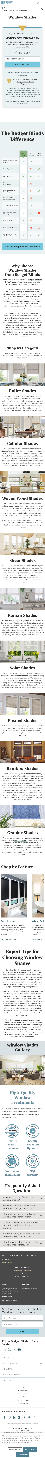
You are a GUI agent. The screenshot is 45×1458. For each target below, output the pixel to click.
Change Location (7, 1262)
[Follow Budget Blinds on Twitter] (24, 1417)
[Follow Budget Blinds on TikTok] (34, 1417)
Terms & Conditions (22, 1394)
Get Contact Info (21, 10)
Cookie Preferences (22, 1403)
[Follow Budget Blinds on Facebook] (14, 1349)
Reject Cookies (30, 1450)
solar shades (22, 676)
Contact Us (8, 1358)
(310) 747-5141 (42, 9)
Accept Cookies (22, 1455)
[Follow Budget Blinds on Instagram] (9, 1417)
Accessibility (22, 1397)
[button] (8, 10)
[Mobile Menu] (43, 3)
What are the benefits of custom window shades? (19, 1198)
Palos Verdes (8, 8)
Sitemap (22, 1387)
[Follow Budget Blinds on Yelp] (4, 1349)
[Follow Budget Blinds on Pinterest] (29, 1417)
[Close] (42, 1436)
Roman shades (8, 621)
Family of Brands (11, 1363)
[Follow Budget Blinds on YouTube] (9, 1349)
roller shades (12, 396)
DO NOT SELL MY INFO (22, 1400)
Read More (6, 939)
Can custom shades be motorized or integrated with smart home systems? (20, 1225)
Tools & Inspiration (12, 1375)
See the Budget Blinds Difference (22, 246)
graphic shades (20, 840)
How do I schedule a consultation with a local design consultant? (19, 1207)
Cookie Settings (15, 1450)
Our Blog (7, 1380)
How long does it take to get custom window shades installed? (21, 1243)
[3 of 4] (23, 1081)
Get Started (22, 64)
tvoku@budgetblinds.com (22, 1270)
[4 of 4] (24, 1081)
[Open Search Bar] (38, 3)
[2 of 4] (21, 1081)
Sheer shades (7, 566)
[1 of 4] (20, 1081)
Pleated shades (37, 726)
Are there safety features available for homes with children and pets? (21, 1235)
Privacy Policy (30, 96)
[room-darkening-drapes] (14, 895)
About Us (7, 1369)
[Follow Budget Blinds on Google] (19, 1349)
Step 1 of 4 (23, 52)
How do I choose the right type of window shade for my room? (19, 1215)
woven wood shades (17, 506)
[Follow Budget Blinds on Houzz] (14, 1417)
